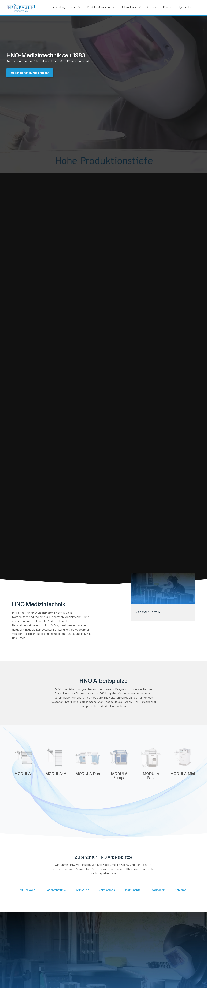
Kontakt (167, 7)
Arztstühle (82, 890)
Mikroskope (27, 890)
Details (24, 786)
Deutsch (188, 7)
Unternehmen (129, 7)
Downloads (152, 7)
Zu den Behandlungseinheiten (30, 72)
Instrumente (133, 890)
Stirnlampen (107, 890)
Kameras (180, 890)
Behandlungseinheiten (64, 7)
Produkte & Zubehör (99, 7)
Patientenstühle (55, 890)
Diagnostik (158, 890)
